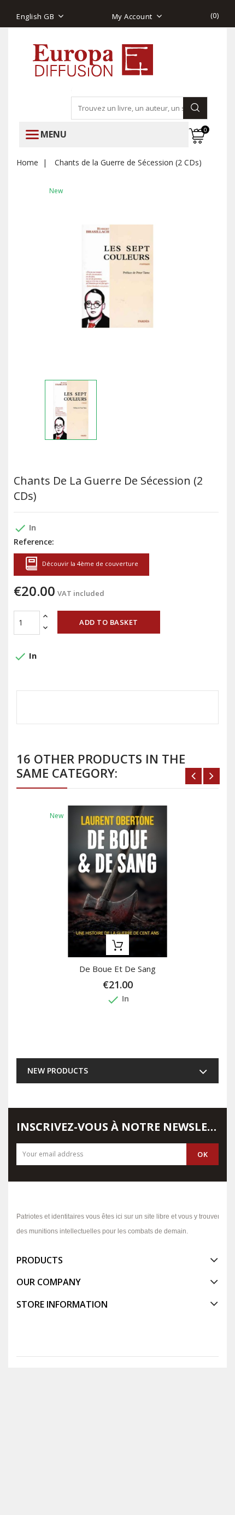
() (214, 15)
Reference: (34, 541)
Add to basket (108, 622)
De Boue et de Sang (117, 968)
